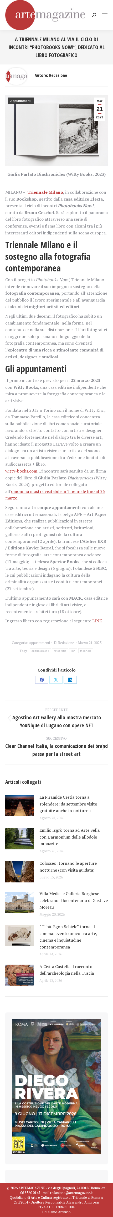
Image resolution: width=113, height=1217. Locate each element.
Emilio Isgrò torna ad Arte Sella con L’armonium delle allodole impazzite (69, 836)
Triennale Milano (45, 192)
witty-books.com (21, 471)
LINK (97, 621)
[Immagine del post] (19, 805)
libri (73, 650)
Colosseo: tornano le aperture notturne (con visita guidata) (68, 866)
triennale (85, 650)
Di (64, 642)
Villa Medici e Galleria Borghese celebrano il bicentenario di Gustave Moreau (73, 900)
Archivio (64, 1212)
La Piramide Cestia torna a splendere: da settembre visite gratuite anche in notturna (68, 803)
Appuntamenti (20, 101)
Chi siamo (49, 1212)
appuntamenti (40, 650)
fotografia (60, 650)
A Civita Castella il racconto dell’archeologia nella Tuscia (66, 970)
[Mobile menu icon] (104, 15)
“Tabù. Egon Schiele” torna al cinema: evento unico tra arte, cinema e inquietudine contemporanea (68, 937)
